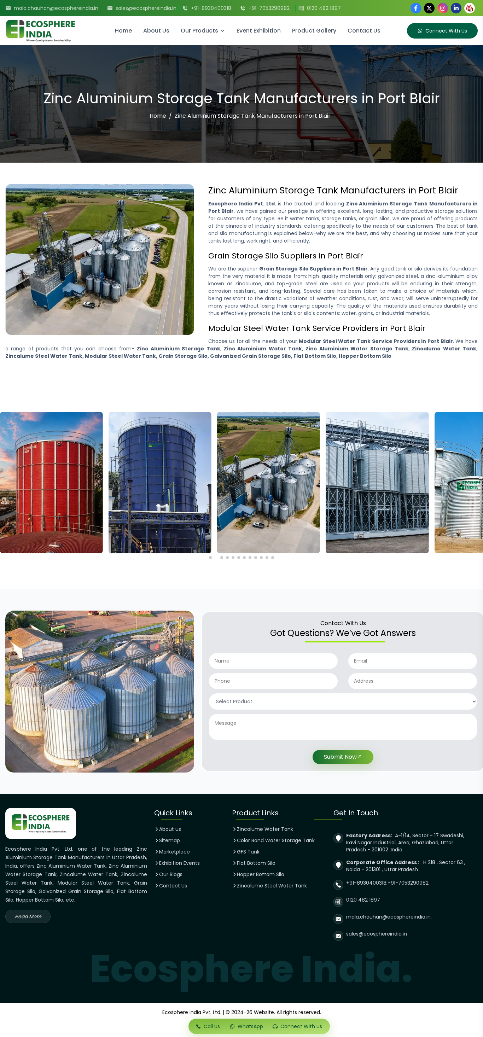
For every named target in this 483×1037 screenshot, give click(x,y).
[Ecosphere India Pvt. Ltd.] (52, 30)
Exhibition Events (179, 863)
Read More (28, 916)
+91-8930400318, (367, 882)
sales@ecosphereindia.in (146, 8)
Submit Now (340, 757)
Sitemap (169, 840)
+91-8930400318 (211, 8)
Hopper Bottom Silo (260, 874)
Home (123, 31)
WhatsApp (250, 1026)
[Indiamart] (469, 8)
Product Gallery (314, 31)
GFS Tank (248, 851)
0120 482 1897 (324, 8)
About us (170, 829)
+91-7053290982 (269, 8)
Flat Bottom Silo (256, 863)
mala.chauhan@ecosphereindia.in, (389, 916)
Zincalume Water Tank (265, 829)
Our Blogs (170, 874)
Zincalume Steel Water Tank (272, 885)
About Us (156, 31)
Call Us (212, 1026)
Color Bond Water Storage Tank (276, 840)
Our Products (199, 31)
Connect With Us (446, 30)
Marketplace (174, 851)
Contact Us (364, 31)
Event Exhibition (259, 31)
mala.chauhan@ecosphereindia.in (56, 8)
